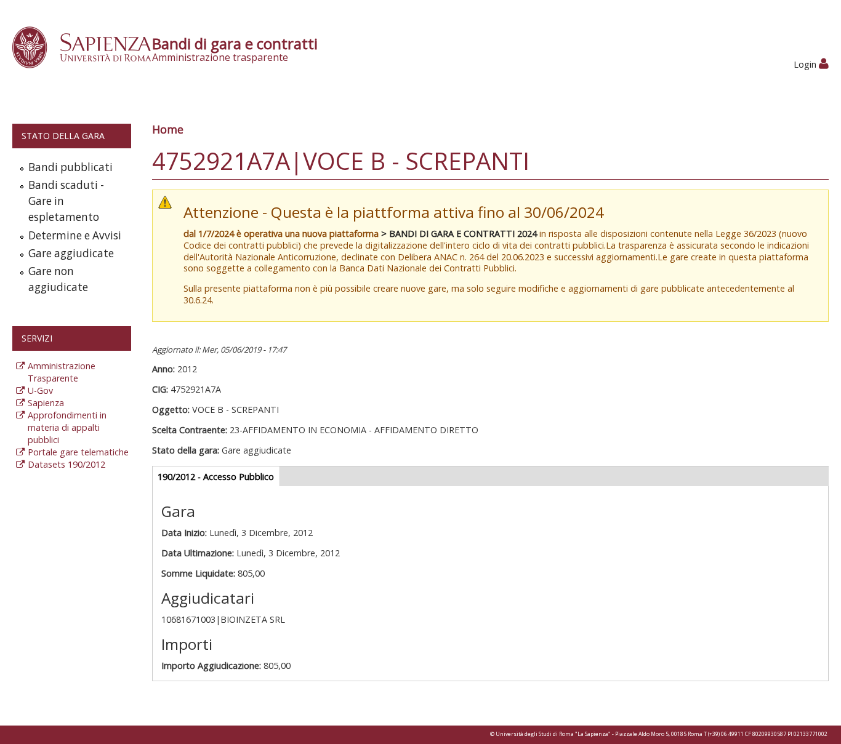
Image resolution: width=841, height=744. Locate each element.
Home (167, 129)
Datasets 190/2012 (66, 464)
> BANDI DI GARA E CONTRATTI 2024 (459, 233)
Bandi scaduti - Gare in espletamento (66, 201)
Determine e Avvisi (74, 235)
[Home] (88, 46)
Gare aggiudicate (71, 253)
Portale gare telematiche (78, 452)
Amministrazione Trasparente (61, 372)
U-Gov (40, 390)
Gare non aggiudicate (58, 279)
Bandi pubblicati (70, 167)
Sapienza (46, 403)
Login (806, 64)
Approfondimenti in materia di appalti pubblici (67, 427)
